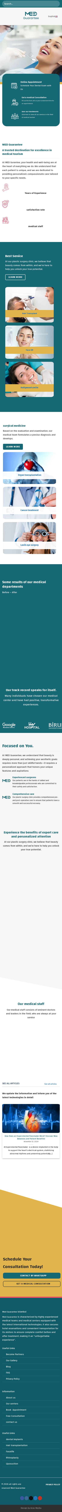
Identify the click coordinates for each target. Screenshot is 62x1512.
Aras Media (35, 1508)
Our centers (12, 1403)
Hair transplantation (17, 1445)
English (51, 16)
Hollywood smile (29, 387)
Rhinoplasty (12, 1457)
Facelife (10, 1451)
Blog (8, 1366)
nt (36, 313)
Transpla (30, 313)
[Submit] (56, 4)
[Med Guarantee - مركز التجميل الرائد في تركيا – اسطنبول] (31, 16)
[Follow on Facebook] (22, 1498)
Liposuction (12, 1463)
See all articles (50, 1084)
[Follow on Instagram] (27, 1498)
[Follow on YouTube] (40, 1498)
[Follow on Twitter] (35, 1498)
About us (10, 1397)
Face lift (29, 350)
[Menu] (4, 16)
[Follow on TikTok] (31, 1498)
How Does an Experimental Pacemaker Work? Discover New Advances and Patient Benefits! (31, 1137)
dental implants (14, 1439)
